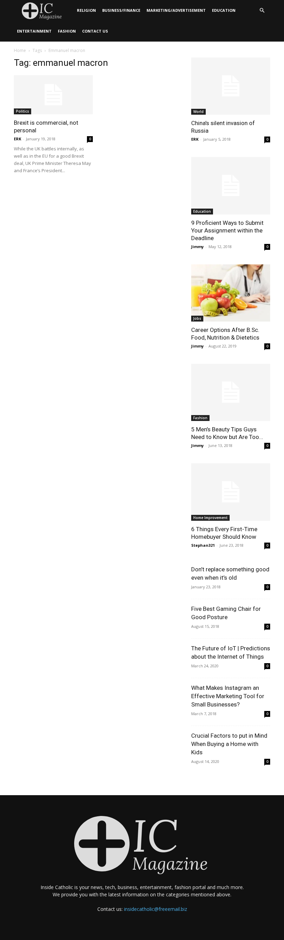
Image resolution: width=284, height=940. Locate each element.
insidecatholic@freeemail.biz (155, 909)
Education (224, 10)
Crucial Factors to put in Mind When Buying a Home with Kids (229, 744)
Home (20, 50)
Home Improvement (210, 517)
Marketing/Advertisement (176, 10)
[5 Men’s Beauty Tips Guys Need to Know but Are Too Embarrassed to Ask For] (230, 392)
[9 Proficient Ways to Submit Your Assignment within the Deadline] (230, 185)
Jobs (197, 318)
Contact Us (95, 31)
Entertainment (34, 31)
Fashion (67, 31)
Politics (22, 111)
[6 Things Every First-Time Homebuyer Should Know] (230, 491)
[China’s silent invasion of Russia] (230, 86)
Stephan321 (203, 545)
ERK (17, 138)
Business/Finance (121, 10)
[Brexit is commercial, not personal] (53, 94)
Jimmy (197, 246)
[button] (262, 10)
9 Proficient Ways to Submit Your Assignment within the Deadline (227, 230)
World (198, 111)
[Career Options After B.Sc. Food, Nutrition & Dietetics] (230, 293)
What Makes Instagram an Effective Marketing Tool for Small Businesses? (227, 696)
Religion (86, 10)
